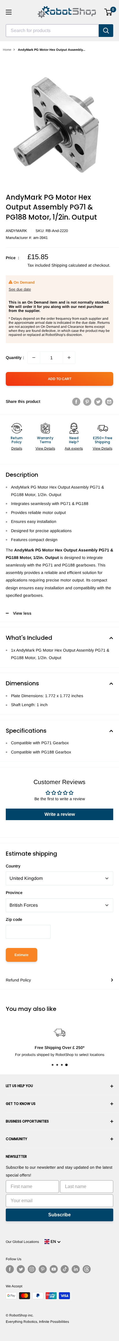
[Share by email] (109, 401)
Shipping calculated (69, 265)
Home (7, 49)
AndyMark (16, 231)
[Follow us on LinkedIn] (76, 1269)
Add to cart (59, 379)
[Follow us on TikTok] (65, 1269)
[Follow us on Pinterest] (43, 1269)
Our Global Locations (22, 1242)
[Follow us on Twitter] (21, 1269)
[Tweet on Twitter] (98, 401)
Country (13, 866)
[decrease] (34, 357)
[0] (108, 12)
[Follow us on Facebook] (10, 1269)
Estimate (21, 955)
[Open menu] (9, 12)
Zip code (14, 919)
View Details (45, 448)
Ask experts (74, 448)
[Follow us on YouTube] (54, 1269)
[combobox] (52, 30)
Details (16, 448)
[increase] (69, 357)
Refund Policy (18, 980)
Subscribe (59, 1214)
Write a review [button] (59, 814)
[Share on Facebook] (76, 401)
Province (14, 892)
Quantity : (15, 357)
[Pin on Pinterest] (87, 401)
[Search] (106, 30)
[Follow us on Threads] (87, 1269)
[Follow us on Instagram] (32, 1269)
